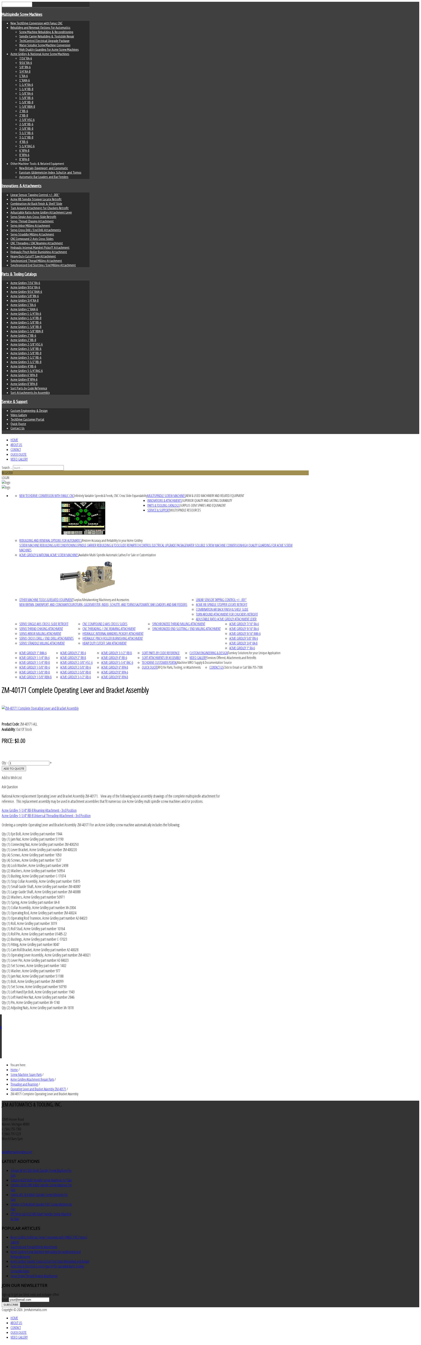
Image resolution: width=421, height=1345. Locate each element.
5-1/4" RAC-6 (27, 146)
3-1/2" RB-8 (26, 137)
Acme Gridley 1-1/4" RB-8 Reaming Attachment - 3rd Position (39, 810)
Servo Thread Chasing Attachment (32, 221)
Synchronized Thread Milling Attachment (36, 260)
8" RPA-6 (24, 155)
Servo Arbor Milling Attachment (30, 225)
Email (5, 1299)
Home (14, 440)
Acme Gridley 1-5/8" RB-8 (26, 326)
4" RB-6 (23, 141)
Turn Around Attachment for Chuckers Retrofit (40, 208)
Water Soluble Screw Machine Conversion (44, 45)
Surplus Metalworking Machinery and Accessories (101, 599)
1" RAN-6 (24, 80)
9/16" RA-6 (25, 62)
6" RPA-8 (24, 150)
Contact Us (18, 428)
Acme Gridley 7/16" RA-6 (25, 283)
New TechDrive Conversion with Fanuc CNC (36, 23)
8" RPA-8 (24, 159)
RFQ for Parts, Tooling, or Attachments (179, 667)
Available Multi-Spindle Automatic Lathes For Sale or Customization (117, 555)
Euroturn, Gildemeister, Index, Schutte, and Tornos (50, 172)
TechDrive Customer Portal (27, 419)
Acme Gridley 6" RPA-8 (24, 375)
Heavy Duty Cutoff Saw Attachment (33, 256)
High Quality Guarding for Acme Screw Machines (49, 49)
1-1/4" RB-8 (26, 89)
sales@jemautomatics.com (17, 1151)
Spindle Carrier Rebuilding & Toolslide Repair (46, 36)
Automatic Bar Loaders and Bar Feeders (43, 177)
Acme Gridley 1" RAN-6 (24, 309)
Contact (16, 449)
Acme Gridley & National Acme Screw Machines (40, 54)
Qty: (4, 762)
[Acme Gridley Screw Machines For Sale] (87, 577)
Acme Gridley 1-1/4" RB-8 (26, 318)
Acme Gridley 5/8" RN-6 (25, 296)
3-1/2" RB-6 (26, 133)
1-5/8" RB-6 (26, 97)
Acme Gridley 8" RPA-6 (24, 379)
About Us (16, 444)
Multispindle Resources (185, 510)
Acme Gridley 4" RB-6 (23, 366)
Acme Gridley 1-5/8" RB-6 (26, 322)
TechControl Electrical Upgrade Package (44, 40)
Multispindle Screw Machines (22, 14)
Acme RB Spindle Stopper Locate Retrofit (36, 199)
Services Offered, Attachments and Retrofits (231, 657)
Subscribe (11, 1305)
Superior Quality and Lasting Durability (207, 500)
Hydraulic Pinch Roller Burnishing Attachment (39, 252)
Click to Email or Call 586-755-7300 (243, 667)
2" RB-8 (23, 115)
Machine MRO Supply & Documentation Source (204, 662)
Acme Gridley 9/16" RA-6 (25, 287)
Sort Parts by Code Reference (29, 388)
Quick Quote (18, 423)
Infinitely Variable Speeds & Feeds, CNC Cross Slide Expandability (110, 495)
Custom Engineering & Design (29, 410)
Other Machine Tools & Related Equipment (46, 599)
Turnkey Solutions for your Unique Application (254, 652)
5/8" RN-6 (25, 67)
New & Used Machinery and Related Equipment (215, 495)
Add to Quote (14, 769)
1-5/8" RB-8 (26, 102)
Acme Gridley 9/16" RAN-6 (26, 291)
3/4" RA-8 (24, 71)
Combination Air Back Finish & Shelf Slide (36, 203)
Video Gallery (19, 415)
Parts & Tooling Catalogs (19, 274)
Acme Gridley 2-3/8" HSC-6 (27, 344)
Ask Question (10, 786)
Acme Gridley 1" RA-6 (23, 304)
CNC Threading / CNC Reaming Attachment (37, 243)
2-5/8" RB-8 (26, 128)
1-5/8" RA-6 (26, 93)
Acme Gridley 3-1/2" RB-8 (26, 362)
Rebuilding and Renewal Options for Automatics (40, 27)
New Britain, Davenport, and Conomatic (43, 168)
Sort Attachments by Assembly (30, 392)
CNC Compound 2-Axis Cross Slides (32, 238)
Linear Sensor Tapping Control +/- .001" (35, 195)
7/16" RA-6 (25, 58)
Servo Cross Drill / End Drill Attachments (36, 230)
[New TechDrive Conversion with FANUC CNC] (83, 518)
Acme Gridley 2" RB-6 (23, 335)
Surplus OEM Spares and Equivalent (203, 505)
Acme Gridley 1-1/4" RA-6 (26, 313)
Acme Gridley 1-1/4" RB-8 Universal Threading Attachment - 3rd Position (46, 815)
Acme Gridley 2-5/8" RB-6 (26, 348)
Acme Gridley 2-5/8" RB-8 (26, 353)
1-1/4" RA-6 (26, 84)
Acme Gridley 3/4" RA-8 (25, 300)
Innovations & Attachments (21, 185)
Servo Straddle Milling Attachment (32, 234)
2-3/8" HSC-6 (27, 119)
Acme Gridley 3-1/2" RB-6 (26, 357)
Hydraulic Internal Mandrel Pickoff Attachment (40, 247)
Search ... (7, 467)
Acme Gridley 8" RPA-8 (24, 384)
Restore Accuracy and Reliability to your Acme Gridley (112, 540)
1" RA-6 (23, 76)
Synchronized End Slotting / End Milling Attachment (43, 265)
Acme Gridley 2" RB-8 (23, 340)
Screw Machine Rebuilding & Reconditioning (46, 32)
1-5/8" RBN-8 (27, 106)
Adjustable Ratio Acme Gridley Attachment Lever (41, 212)
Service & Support (15, 401)
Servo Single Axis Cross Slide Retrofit (33, 216)
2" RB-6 (23, 111)
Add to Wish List (12, 777)
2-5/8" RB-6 (26, 124)
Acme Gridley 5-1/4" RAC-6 (27, 370)
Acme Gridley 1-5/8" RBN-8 (27, 331)
